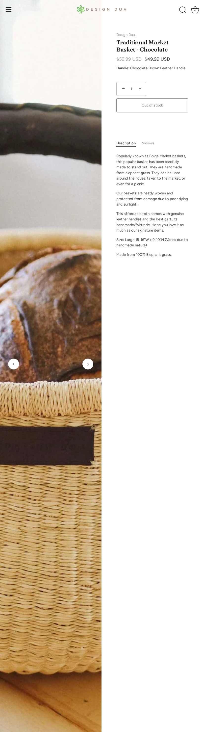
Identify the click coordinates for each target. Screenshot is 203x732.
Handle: (122, 68)
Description (126, 143)
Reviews (147, 143)
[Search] (182, 10)
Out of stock (152, 105)
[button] (13, 364)
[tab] (128, 143)
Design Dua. (126, 34)
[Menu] (8, 9)
